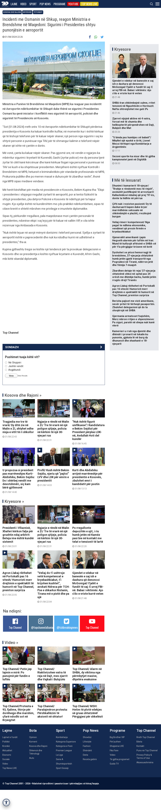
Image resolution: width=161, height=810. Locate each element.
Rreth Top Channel (145, 737)
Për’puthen (115, 741)
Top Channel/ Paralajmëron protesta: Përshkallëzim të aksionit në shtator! (52, 711)
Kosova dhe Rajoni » (23, 395)
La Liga (59, 755)
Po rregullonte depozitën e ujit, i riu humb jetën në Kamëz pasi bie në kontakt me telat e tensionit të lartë (87, 537)
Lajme (14, 4)
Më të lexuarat (127, 180)
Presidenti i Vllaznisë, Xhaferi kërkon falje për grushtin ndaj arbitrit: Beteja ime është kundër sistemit (18, 537)
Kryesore (27, 12)
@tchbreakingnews (67, 627)
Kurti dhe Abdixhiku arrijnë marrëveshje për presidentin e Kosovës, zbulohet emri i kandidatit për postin (87, 479)
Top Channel (15, 627)
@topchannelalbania (42, 627)
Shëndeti (87, 750)
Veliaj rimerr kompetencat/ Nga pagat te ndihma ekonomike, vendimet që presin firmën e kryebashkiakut (131, 227)
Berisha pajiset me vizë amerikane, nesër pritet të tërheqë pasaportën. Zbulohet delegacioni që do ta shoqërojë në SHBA (133, 305)
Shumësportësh (64, 763)
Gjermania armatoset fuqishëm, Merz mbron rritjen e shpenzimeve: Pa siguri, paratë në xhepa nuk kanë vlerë (133, 321)
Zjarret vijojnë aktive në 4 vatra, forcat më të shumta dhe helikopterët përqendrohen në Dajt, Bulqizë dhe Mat (133, 125)
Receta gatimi (90, 759)
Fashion (87, 746)
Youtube (73, 4)
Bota (33, 730)
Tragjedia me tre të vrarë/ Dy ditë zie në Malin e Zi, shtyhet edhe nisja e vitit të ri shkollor (18, 429)
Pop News (45, 4)
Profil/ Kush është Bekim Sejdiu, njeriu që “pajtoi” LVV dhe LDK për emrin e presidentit (53, 477)
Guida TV (114, 763)
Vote (11, 375)
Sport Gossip (62, 768)
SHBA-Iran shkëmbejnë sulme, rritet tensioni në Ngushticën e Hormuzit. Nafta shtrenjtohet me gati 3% (133, 107)
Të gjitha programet (119, 759)
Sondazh (12, 347)
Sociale (6, 759)
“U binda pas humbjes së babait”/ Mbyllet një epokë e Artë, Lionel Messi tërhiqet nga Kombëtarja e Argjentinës (131, 144)
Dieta (85, 755)
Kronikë (6, 746)
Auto (31, 758)
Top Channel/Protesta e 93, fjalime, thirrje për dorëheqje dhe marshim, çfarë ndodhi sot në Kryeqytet (18, 713)
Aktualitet (7, 750)
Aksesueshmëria (144, 762)
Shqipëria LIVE (117, 746)
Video (23, 4)
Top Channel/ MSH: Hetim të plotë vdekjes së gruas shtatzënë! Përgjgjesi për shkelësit (87, 711)
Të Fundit (38, 12)
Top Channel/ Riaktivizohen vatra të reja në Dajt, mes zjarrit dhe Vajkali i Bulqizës (52, 674)
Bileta (139, 741)
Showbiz (87, 737)
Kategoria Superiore (66, 741)
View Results (23, 376)
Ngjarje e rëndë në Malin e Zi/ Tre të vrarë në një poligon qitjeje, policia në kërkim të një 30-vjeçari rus (53, 430)
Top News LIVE (89, 4)
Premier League (64, 750)
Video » (11, 642)
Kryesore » (14, 501)
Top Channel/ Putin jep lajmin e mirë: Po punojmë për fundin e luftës (17, 674)
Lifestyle (87, 741)
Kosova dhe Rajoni (12, 12)
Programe (59, 4)
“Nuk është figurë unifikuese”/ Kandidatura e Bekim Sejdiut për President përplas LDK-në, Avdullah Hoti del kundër (88, 432)
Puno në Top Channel (147, 750)
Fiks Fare (114, 750)
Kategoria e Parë (64, 746)
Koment (33, 741)
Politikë (6, 741)
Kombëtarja (62, 737)
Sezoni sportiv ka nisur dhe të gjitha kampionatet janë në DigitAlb (133, 160)
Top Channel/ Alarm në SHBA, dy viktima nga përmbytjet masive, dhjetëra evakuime (87, 674)
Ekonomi (6, 755)
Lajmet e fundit (9, 737)
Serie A (59, 759)
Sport (33, 4)
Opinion (33, 737)
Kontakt (140, 746)
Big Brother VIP (117, 737)
